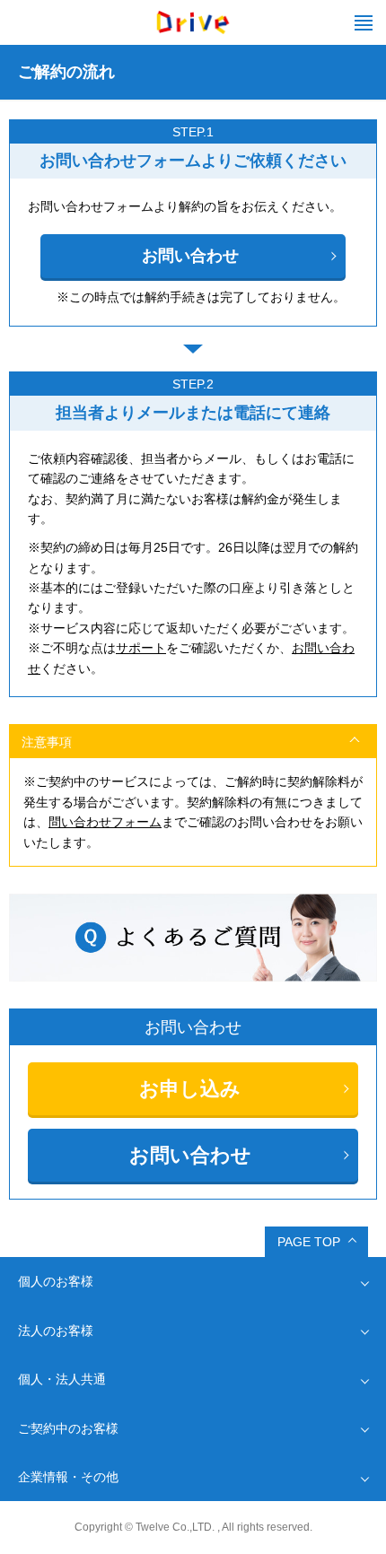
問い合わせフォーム (105, 822)
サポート (141, 648)
